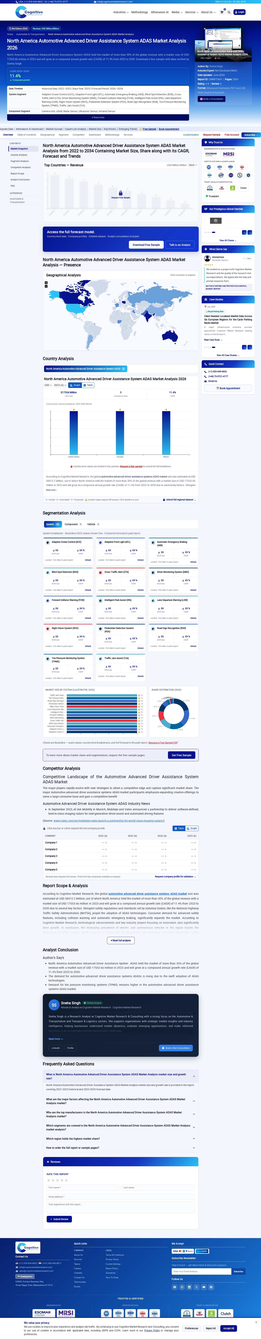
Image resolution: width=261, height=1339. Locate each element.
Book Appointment (123, 129)
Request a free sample (131, 466)
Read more (55, 1038)
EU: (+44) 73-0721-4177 (56, 1)
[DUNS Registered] (210, 188)
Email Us (212, 381)
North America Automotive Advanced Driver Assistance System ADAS (85, 368)
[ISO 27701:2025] (230, 167)
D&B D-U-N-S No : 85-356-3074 (230, 1)
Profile (70, 1048)
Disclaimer (111, 1272)
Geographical (47, 134)
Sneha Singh (216, 66)
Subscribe (238, 1271)
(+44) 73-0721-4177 (218, 376)
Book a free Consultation (178, 1048)
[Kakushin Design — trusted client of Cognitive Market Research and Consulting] (240, 220)
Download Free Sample (146, 244)
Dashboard (95, 134)
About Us (207, 12)
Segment (63, 134)
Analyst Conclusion (20, 179)
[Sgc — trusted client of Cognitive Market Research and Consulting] (215, 220)
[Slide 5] (214, 232)
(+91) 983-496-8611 (52, 1263)
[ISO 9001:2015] (209, 167)
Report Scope (17, 173)
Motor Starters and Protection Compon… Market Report (226, 287)
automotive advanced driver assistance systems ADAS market (147, 894)
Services (190, 12)
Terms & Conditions (115, 1255)
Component (73, 524)
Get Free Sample (181, 755)
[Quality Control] (221, 175)
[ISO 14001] (209, 175)
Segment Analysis (20, 161)
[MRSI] (228, 154)
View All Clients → (228, 240)
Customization (191, 134)
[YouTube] (204, 1287)
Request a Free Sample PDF (162, 742)
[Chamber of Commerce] (222, 188)
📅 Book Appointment (228, 388)
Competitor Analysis (21, 167)
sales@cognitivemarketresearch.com (36, 1271)
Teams (77, 1264)
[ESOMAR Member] (212, 154)
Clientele (78, 1272)
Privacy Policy (152, 1330)
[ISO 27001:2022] (220, 167)
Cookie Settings (113, 1264)
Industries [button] (119, 12)
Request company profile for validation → (175, 876)
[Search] (229, 12)
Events (77, 1286)
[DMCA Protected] (233, 188)
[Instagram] (182, 1287)
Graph (77, 385)
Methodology (139, 12)
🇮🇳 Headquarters (24, 1276)
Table (90, 385)
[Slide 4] (212, 232)
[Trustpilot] (212, 196)
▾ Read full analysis (121, 940)
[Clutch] (243, 188)
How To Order (112, 1277)
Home (10, 34)
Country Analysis (19, 154)
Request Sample (211, 134)
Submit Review (59, 1219)
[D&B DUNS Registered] (187, 1313)
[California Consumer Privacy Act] (240, 175)
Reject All (211, 1328)
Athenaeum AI (159, 12)
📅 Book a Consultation (211, 98)
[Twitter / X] (197, 1287)
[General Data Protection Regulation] (231, 175)
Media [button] (176, 12)
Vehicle (93, 524)
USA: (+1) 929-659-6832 (30, 1)
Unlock (88, 560)
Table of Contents (26, 134)
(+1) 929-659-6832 (217, 371)
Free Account (232, 134)
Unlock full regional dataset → (181, 499)
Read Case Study (212, 340)
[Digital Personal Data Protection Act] (248, 175)
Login (241, 12)
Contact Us (21, 1256)
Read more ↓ (51, 490)
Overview (8, 134)
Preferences (191, 1328)
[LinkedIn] (189, 1287)
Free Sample (103, 129)
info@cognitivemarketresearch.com (114, 1)
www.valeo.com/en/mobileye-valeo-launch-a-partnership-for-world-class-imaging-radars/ (109, 821)
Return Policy (112, 1268)
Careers (77, 1268)
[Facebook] (175, 1287)
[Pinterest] (211, 1287)
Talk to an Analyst (179, 244)
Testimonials (80, 1282)
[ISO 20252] (242, 167)
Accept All (228, 1328)
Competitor (79, 134)
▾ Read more (98, 117)
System (52, 524)
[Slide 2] (208, 232)
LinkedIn (55, 1048)
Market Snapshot (19, 148)
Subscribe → (251, 134)
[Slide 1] (205, 232)
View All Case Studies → (228, 355)
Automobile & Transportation (30, 34)
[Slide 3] (210, 232)
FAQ (13, 185)
